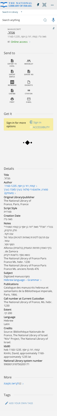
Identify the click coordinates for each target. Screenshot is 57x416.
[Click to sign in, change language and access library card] (52, 5)
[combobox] (28, 20)
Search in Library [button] (10, 12)
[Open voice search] (53, 20)
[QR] (44, 5)
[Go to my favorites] (38, 5)
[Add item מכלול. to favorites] (53, 28)
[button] (12, 12)
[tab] (12, 63)
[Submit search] (45, 20)
